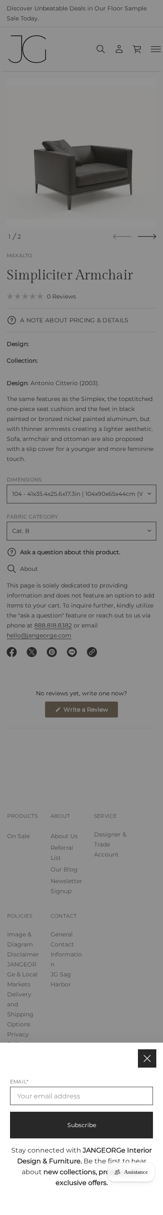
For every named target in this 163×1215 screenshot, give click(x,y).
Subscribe (81, 1125)
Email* (19, 1081)
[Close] (147, 1058)
